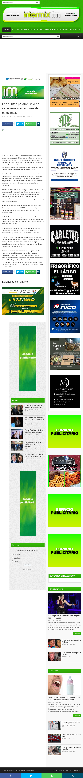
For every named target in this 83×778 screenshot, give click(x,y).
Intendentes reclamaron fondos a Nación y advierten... (33, 444)
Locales (27, 116)
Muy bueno (17, 558)
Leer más (77, 633)
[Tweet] (20, 123)
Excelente (17, 555)
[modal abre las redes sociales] (38, 123)
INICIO (55, 770)
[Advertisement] (41, 56)
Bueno (16, 561)
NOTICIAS (61, 770)
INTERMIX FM (18, 116)
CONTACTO (76, 770)
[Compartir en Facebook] (7, 123)
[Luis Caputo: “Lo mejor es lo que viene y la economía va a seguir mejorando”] (17, 422)
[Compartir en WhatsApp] (30, 123)
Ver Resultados (28, 569)
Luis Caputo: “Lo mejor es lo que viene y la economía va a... (34, 420)
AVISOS (69, 770)
